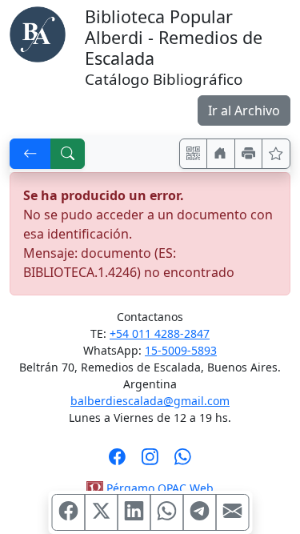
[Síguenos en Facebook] (117, 462)
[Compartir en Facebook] (68, 512)
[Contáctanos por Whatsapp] (182, 462)
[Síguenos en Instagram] (150, 462)
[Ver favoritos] (276, 154)
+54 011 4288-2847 (160, 333)
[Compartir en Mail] (232, 512)
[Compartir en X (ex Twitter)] (101, 512)
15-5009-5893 (181, 350)
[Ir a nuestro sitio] (220, 154)
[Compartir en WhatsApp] (166, 512)
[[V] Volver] (30, 154)
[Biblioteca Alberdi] (38, 33)
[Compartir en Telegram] (199, 512)
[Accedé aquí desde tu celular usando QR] (193, 154)
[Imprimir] (248, 154)
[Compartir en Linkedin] (133, 512)
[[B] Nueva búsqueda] (68, 154)
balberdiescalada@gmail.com (150, 400)
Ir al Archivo (244, 110)
